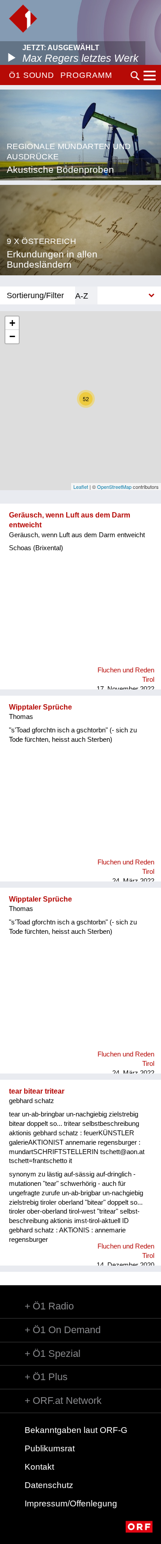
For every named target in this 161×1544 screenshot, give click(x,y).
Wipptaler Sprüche (40, 707)
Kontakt (39, 1466)
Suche (135, 75)
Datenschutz (49, 1485)
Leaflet (80, 486)
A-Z (81, 295)
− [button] (12, 336)
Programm (86, 75)
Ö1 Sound (31, 75)
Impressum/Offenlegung (71, 1503)
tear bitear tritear (36, 1091)
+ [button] (12, 323)
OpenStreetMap (114, 486)
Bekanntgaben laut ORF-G (76, 1430)
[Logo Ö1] (23, 18)
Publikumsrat (50, 1448)
